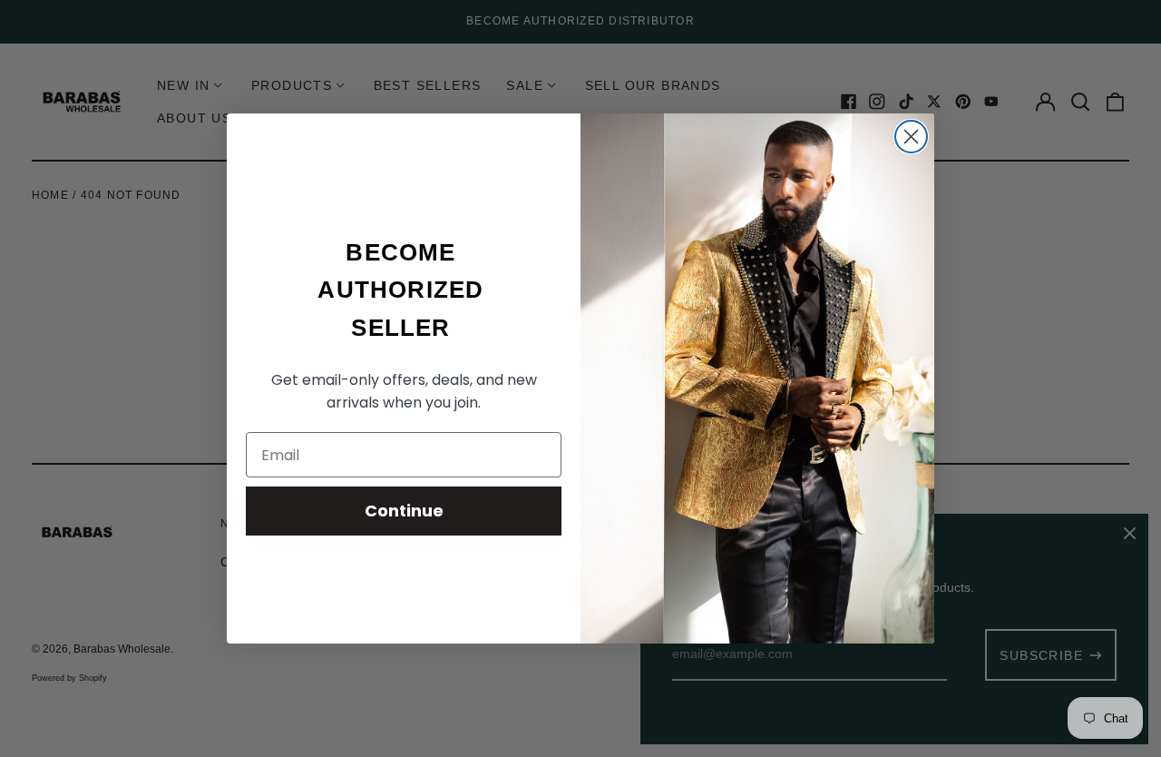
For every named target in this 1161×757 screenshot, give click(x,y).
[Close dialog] (911, 136)
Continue (404, 510)
